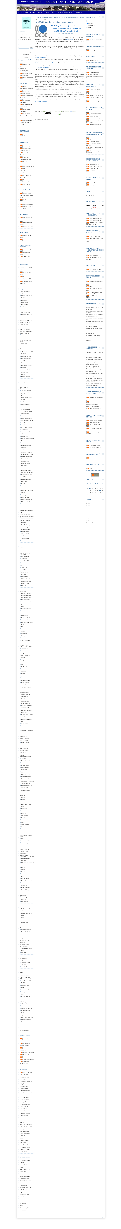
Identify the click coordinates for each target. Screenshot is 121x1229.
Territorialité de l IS (25, 538)
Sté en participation (25, 635)
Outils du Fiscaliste (23, 12)
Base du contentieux (25, 436)
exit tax (23, 664)
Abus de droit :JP (25, 422)
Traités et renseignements (25, 979)
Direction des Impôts (24, 1178)
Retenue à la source (25, 529)
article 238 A (24, 570)
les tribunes (25, 240)
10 (90, 488)
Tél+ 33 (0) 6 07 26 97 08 (25, 39)
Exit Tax (23, 867)
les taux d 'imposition (26, 776)
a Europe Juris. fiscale (25, 1113)
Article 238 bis (24, 572)
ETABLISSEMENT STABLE (26, 516)
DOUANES (22, 512)
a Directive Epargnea (26, 1003)
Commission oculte (25, 599)
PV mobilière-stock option (27, 880)
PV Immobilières (25, 878)
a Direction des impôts (25, 1104)
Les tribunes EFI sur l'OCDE (66, 33)
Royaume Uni (24, 820)
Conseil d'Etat (23, 1171)
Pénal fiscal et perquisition (92, 404)
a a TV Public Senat (27, 1072)
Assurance (23, 758)
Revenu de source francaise (26, 927)
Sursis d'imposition (25, 783)
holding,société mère (26, 617)
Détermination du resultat (27, 518)
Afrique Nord (23, 382)
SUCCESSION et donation (27, 781)
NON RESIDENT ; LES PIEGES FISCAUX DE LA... (94, 381)
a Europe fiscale (23, 1111)
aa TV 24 (22, 1122)
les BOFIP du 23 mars (95, 236)
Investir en (22, 795)
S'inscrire (90, 23)
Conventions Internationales (64, 12)
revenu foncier (24, 723)
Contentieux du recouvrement (26, 388)
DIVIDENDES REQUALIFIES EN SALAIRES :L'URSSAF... (94, 315)
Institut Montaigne (24, 1189)
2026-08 (88, 503)
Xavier (87, 380)
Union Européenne (24, 1002)
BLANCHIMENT (24, 387)
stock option (24, 685)
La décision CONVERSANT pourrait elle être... (94, 377)
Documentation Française (25, 1180)
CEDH (22, 987)
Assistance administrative (27, 1008)
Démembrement (24, 763)
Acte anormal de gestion (26, 427)
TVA (22, 540)
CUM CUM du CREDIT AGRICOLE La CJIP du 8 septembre (94, 374)
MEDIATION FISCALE (27, 472)
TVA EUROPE (24, 964)
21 (100, 490)
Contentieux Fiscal (50, 12)
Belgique (23, 797)
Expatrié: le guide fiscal (28, 1052)
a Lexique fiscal (23, 1120)
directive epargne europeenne (26, 510)
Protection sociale (24, 851)
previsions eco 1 (23, 1203)
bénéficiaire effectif (25, 932)
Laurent (88, 377)
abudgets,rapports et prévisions (24, 349)
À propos (26, 57)
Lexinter (22, 1196)
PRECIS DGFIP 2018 (28, 77)
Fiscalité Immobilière (24, 692)
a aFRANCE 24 (23, 1079)
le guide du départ (94, 168)
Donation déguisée (25, 765)
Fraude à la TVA (25, 583)
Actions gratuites (25, 648)
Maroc (22, 811)
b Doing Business (24, 1129)
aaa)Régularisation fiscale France (25, 341)
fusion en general (24, 748)
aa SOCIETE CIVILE (25, 322)
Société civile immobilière (27, 730)
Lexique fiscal (23, 1198)
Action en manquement (26, 1006)
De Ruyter (23, 860)
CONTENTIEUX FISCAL (26, 409)
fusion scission (24, 615)
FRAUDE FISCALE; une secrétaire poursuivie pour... (94, 384)
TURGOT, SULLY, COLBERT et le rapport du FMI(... (94, 332)
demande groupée (25, 989)
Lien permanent (50, 111)
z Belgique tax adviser (25, 1147)
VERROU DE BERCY (26, 504)
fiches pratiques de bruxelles (96, 218)
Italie (22, 806)
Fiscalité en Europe (94, 116)
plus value (23, 675)
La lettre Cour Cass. (24, 1140)
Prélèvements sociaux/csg (27, 1017)
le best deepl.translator (95, 50)
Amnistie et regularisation (25, 385)
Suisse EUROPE (25, 824)
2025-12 (88, 519)
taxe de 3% (23, 585)
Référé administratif (25, 497)
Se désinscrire (91, 25)
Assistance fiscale (25, 985)
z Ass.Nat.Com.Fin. (24, 1145)
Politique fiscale (24, 372)
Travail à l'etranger (25, 889)
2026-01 (88, 517)
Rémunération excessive (26, 626)
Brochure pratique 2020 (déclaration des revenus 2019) (26, 195)
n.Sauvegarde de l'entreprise (26, 835)
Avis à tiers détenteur (26, 390)
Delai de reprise (24, 576)
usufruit (21, 1028)
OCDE (21, 836)
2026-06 (88, 507)
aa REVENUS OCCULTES (26, 320)
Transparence (24, 1022)
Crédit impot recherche (26, 365)
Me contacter (26, 54)
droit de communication (25, 514)
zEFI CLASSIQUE (24, 1030)
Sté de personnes (24, 946)
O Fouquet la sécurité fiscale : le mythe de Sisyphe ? (94, 292)
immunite (22, 755)
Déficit (22, 606)
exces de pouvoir (25, 461)
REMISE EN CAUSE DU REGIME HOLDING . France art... (94, 325)
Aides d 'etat (24, 558)
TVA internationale (25, 640)
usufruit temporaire (25, 790)
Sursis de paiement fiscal (95, 408)
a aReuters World (24, 1088)
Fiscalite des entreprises (25, 593)
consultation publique (26, 356)
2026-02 (88, 515)
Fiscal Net (40, 12)
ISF (24, 168)
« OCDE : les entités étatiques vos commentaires (47, 17)
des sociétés (24, 343)
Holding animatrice (25, 666)
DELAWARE (24, 802)
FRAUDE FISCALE (24, 740)
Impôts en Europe (27, 1054)
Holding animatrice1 (25, 703)
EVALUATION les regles (26, 546)
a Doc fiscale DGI (24, 1106)
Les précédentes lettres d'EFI (96, 39)
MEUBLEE (24, 952)
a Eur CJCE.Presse (24, 1108)
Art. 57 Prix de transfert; (26, 560)
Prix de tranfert (24, 901)
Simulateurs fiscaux (25, 376)
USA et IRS (24, 829)
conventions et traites (94, 72)
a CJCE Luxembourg (24, 1099)
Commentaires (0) (58, 111)
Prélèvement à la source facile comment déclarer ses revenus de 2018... (94, 240)
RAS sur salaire (24, 922)
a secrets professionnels (25, 291)
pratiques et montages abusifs (93, 406)
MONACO (23, 813)
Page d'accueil (62, 17)
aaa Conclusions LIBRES (27, 420)
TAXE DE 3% (26, 184)
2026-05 (88, 509)
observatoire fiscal (25, 370)
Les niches (23, 367)
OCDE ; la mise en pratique (96, 101)
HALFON (88, 356)
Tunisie (23, 826)
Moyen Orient (24, 815)
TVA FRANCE (24, 966)
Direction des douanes (25, 1176)
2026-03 (88, 513)
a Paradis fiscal (23, 1165)
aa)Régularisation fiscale (26, 418)
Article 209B (24, 567)
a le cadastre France (24, 1117)
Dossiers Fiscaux (79, 12)
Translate (98, 208)
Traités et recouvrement (25, 977)
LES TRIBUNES (90, 195)
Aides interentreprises (26, 595)
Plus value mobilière (25, 779)
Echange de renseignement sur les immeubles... (94, 356)
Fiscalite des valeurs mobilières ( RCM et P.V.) (26, 646)
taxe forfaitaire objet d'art (26, 785)
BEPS (22, 838)
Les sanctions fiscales (26, 470)
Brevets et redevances (26, 597)
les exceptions (93, 185)
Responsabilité (24, 335)
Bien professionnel (25, 760)
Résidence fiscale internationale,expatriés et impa (27, 855)
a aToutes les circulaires (25, 1090)
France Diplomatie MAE (25, 1187)
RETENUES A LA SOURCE (26, 907)
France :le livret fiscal (26, 804)
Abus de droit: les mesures (27, 425)
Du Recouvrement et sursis (27, 454)
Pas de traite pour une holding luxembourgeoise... (94, 363)
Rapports (23, 374)
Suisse (22, 822)
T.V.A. (21, 960)
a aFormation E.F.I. (24, 1075)
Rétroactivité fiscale (25, 501)
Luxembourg (24, 808)
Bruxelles (23, 574)
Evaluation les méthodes (26, 456)
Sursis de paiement (25, 404)
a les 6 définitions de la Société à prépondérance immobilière (26, 122)
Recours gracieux (25, 495)
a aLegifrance (23, 1084)
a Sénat (21, 1167)
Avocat (22, 293)
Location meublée (25, 620)
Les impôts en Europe (25, 1194)
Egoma (88, 373)
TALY (21, 972)
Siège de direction (25, 531)
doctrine (91, 468)
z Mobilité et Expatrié (24, 1149)
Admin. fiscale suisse (24, 1169)
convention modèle (25, 840)
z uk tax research (23, 1151)
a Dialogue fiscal (23, 1102)
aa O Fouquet (24, 416)
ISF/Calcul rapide (27, 250)
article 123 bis (24, 563)
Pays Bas (23, 817)
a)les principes (93, 183)
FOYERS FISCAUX (24, 739)
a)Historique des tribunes (25, 312)
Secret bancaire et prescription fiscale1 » (75, 17)
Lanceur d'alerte (24, 300)
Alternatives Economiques (26, 1124)
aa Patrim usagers (27, 146)
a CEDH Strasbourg (24, 1097)
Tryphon (88, 352)
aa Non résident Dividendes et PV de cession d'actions (26, 116)
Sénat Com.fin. (23, 1142)
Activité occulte (24, 429)
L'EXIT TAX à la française (96, 166)
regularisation (23, 853)
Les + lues (32, 12)
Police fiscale (24, 483)
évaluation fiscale (25, 701)
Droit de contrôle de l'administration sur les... (93, 370)
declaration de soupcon (26, 452)
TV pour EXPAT (24, 1210)
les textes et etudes (94, 255)
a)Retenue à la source (26, 929)
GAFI (21, 1138)
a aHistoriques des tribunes (26, 1081)
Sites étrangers (26, 1057)
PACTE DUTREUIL (24, 849)
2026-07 (88, 505)
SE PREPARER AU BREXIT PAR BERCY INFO (94, 223)
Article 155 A (24, 565)
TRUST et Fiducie (25, 788)
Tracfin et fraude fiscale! (26, 307)
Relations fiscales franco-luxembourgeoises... (92, 339)
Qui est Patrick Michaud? (25, 37)
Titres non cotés (24, 548)
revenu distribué (25, 682)
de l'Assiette (24, 450)
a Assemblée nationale (25, 1160)
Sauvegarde (24, 633)
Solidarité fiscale (25, 402)
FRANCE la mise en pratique (96, 95)
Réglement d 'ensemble (26, 499)
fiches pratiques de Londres (96, 220)
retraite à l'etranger (25, 887)
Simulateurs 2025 (94, 60)
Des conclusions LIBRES (95, 447)
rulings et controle (24, 938)
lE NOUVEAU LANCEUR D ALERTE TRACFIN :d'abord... (93, 336)
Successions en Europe (28, 1059)
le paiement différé (25, 774)
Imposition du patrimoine (25, 756)
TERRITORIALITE (25, 962)
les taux (23, 673)
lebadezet (88, 366)
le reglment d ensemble (95, 141)
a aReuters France (24, 1086)
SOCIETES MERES (24, 944)
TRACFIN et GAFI (24, 975)
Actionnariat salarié (25, 858)
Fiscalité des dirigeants (26, 608)
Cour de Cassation (24, 1174)
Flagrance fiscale (25, 742)
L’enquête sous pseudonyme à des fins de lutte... (93, 367)
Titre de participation (26, 687)
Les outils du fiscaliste (28, 204)
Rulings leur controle (26, 1019)
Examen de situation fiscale (27, 459)
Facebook (74, 111)
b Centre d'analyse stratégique (26, 1126)
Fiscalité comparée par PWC (96, 420)
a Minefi (22, 1162)
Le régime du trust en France (96, 118)
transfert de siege (25, 638)
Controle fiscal (24, 443)
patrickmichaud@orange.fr (26, 35)
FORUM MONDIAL (26, 996)
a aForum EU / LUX (24, 1077)
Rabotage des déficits (28, 226)
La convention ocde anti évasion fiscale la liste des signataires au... (94, 76)
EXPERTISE (23, 591)
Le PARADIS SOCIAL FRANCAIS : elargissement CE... (94, 353)
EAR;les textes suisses (95, 89)
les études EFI (93, 458)
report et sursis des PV (26, 678)
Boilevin (88, 370)
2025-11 (88, 521)
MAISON (88, 359)
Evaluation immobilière (28, 166)
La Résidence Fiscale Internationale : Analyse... (94, 360)
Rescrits (22, 1205)
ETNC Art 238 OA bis (26, 579)
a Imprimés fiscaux (24, 1115)
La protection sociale (24, 1192)
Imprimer (66, 111)
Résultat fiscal (23, 895)
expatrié (23, 869)
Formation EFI (23, 736)
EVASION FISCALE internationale (25, 553)
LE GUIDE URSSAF (95, 422)
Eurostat (22, 1183)
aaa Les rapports (25, 556)
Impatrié (23, 871)
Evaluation (23, 699)
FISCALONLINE (24, 1185)
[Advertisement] (95, 535)
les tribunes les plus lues (95, 269)
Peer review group (25, 843)
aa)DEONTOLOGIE (24, 333)
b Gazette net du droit (24, 1131)
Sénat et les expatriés (24, 1207)
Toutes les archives (90, 523)
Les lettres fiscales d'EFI (26, 314)
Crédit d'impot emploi (26, 358)
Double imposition (25, 1010)
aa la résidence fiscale (94, 164)
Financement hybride (26, 581)
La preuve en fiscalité (26, 468)
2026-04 (88, 511)
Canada (23, 799)
